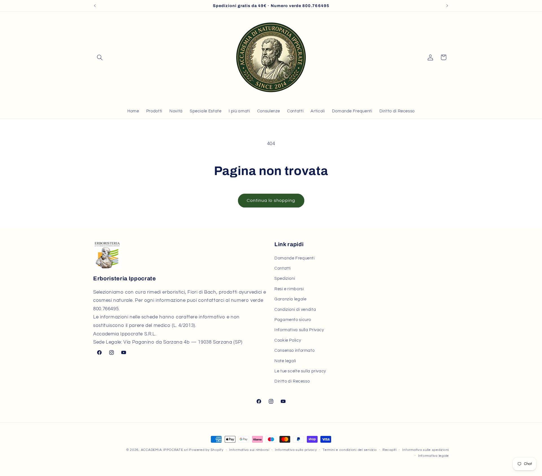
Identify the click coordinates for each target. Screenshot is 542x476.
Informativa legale (433, 456)
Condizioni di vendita (295, 309)
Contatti (282, 268)
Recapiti (390, 450)
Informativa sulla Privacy (299, 330)
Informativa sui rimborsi (249, 450)
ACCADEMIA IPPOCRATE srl (164, 449)
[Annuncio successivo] (447, 5)
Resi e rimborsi (289, 289)
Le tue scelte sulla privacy (300, 371)
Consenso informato (294, 350)
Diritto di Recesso (292, 381)
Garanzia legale (290, 299)
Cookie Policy (287, 340)
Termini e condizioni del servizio (350, 450)
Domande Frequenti (294, 258)
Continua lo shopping (271, 200)
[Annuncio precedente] (95, 5)
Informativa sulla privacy (296, 450)
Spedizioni (284, 278)
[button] (99, 57)
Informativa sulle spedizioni (425, 450)
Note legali (285, 361)
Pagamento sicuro (292, 319)
